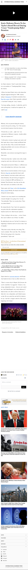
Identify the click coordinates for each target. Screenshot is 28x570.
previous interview (14, 276)
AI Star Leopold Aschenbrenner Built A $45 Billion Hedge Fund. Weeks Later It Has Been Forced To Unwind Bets (13, 527)
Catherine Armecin (11, 34)
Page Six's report (5, 99)
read (6, 109)
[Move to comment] (18, 39)
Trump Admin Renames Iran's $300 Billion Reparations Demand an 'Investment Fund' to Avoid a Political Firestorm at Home (14, 430)
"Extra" (12, 188)
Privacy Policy (15, 253)
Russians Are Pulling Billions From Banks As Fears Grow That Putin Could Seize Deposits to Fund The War (13, 454)
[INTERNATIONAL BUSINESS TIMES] (14, 2)
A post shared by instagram (14, 116)
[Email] (15, 39)
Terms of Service (7, 253)
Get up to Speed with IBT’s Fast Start (19, 399)
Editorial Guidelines (20, 332)
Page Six (8, 173)
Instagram (8, 97)
